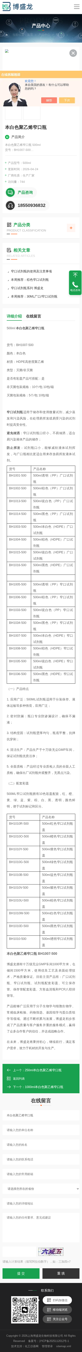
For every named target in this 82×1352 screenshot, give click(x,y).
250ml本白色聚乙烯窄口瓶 (43, 1070)
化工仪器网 (31, 1346)
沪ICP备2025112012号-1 (54, 1341)
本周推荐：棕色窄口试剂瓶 (30, 279)
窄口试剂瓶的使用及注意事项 (31, 271)
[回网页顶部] (75, 275)
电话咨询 (75, 290)
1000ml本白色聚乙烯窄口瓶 (44, 1087)
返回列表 (19, 1078)
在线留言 (33, 316)
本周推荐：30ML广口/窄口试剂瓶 (34, 296)
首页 (30, 34)
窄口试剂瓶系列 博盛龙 (27, 288)
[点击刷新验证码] (50, 1251)
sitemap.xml (63, 1346)
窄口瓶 (60, 34)
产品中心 (44, 34)
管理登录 (47, 1346)
